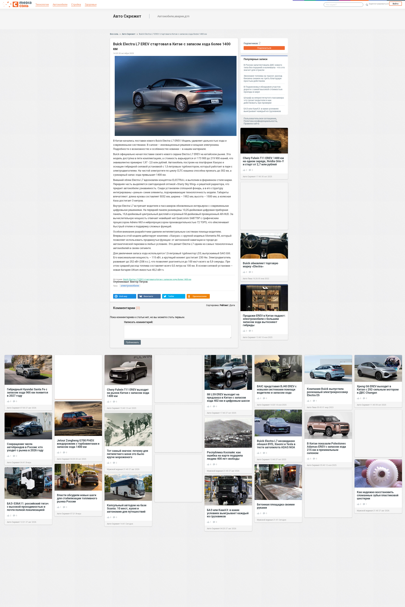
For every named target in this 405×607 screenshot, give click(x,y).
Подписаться (264, 47)
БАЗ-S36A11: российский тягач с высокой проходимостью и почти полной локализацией (27, 506)
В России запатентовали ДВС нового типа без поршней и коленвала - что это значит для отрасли (264, 67)
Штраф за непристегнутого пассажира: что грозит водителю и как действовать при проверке (264, 100)
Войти (395, 3)
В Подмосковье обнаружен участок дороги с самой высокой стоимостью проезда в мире (263, 89)
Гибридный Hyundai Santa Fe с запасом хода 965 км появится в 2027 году (27, 392)
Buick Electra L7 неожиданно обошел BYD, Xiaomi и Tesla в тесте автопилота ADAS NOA (276, 444)
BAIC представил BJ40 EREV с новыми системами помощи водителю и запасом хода (276, 389)
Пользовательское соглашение (260, 118)
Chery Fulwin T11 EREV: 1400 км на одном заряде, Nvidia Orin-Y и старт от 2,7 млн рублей (263, 161)
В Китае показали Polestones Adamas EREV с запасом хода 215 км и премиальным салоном (326, 448)
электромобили (130, 285)
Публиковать (132, 342)
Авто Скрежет (127, 16)
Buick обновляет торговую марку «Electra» (260, 265)
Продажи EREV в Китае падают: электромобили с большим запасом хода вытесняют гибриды (264, 320)
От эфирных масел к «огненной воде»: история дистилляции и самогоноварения (378, 553)
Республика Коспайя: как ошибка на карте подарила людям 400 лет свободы (225, 455)
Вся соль (114, 33)
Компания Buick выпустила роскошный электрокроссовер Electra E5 (327, 392)
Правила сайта (251, 123)
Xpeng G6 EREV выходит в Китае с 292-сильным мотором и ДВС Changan (378, 389)
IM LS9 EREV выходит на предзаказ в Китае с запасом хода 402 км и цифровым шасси (228, 397)
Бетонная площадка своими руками (276, 506)
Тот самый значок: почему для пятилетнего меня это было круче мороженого (127, 454)
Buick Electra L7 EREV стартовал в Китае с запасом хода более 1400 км (173, 33)
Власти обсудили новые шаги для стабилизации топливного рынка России (77, 498)
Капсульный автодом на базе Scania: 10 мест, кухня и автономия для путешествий (126, 508)
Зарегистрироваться (379, 3)
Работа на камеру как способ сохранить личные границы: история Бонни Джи (326, 586)
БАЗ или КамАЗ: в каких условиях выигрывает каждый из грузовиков (262, 110)
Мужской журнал (115, 469)
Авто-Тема (247, 278)
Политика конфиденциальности (260, 120)
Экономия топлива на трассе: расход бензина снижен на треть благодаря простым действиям (263, 78)
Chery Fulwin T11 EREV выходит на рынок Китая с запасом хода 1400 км (128, 392)
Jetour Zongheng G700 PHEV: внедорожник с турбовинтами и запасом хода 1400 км (78, 443)
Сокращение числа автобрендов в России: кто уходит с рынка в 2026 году (25, 447)
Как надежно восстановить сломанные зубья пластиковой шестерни (377, 495)
